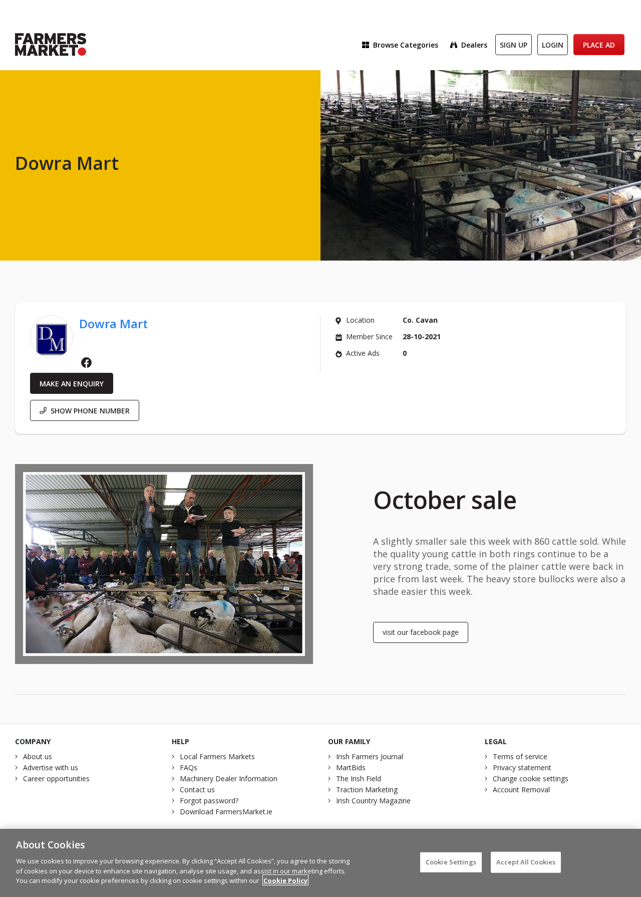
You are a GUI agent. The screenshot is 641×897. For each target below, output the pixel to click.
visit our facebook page (421, 632)
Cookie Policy (285, 879)
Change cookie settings (530, 778)
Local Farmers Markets (217, 756)
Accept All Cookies (525, 861)
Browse (405, 45)
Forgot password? (209, 800)
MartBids (351, 767)
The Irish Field (358, 778)
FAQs (188, 767)
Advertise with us (50, 767)
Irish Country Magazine (373, 800)
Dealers (474, 45)
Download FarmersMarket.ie (226, 811)
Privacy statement (522, 767)
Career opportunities (56, 778)
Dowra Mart (113, 323)
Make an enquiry (72, 383)
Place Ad (599, 45)
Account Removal (521, 789)
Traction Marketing (367, 789)
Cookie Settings (451, 861)
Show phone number (90, 410)
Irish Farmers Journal (369, 756)
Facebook (86, 362)
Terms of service (520, 756)
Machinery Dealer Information (228, 778)
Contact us (197, 789)
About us (37, 756)
